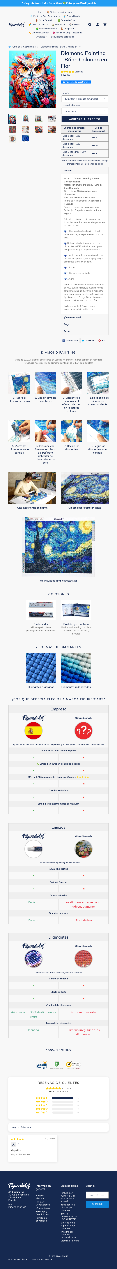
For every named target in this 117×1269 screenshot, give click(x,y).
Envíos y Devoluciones (43, 1203)
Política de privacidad (41, 1219)
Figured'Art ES (62, 1256)
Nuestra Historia (40, 1197)
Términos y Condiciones (42, 1213)
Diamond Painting (70, 1240)
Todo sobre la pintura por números (68, 1207)
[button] (67, 71)
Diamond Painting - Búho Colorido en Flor (61, 46)
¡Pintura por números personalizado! (68, 1234)
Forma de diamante (71, 105)
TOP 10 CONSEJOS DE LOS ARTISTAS (69, 1216)
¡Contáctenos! (43, 1208)
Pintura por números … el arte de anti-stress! (68, 1197)
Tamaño (65, 93)
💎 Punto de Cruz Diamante (22, 46)
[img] (17, 1139)
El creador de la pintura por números (68, 1225)
